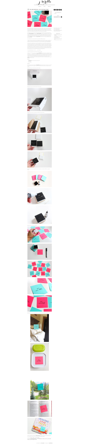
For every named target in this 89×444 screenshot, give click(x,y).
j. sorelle (44, 2)
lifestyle (39, 6)
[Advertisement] (58, 22)
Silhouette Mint (29, 60)
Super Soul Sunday (39, 33)
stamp (36, 439)
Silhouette (28, 57)
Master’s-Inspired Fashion (57, 37)
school (28, 439)
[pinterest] (57, 9)
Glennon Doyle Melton (31, 33)
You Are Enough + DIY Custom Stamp (39, 9)
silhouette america (32, 439)
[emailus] (61, 9)
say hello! (55, 13)
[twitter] (56, 9)
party (44, 6)
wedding (49, 6)
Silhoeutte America (38, 435)
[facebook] (54, 9)
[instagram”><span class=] (59, 9)
